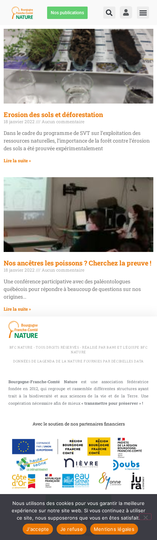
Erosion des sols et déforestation (53, 114)
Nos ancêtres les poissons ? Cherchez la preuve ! (77, 263)
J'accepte (37, 529)
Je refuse (71, 529)
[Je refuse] (145, 516)
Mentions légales (114, 529)
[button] (109, 13)
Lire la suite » (17, 160)
